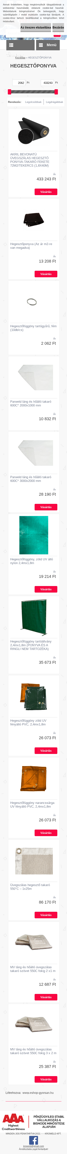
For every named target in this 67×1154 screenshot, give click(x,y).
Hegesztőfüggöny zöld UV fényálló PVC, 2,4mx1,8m (28, 722)
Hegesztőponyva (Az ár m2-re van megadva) (31, 246)
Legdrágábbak (54, 101)
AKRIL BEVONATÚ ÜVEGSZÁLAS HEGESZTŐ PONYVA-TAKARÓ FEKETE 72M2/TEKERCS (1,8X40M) (29, 160)
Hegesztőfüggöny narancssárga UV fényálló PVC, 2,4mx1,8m (32, 804)
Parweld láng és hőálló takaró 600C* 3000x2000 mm (30, 479)
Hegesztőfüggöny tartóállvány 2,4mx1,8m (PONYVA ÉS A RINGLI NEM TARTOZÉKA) (31, 645)
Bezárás (58, 27)
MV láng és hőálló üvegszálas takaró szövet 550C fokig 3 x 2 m (33, 1051)
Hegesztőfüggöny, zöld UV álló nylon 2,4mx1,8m (31, 561)
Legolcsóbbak (33, 101)
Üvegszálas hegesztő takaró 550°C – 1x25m (30, 887)
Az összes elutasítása (35, 27)
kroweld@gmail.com (33, 1146)
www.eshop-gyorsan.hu (38, 1092)
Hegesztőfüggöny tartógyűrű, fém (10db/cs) (33, 328)
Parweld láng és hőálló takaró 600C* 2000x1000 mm (30, 403)
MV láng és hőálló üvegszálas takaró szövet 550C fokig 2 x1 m (32, 969)
